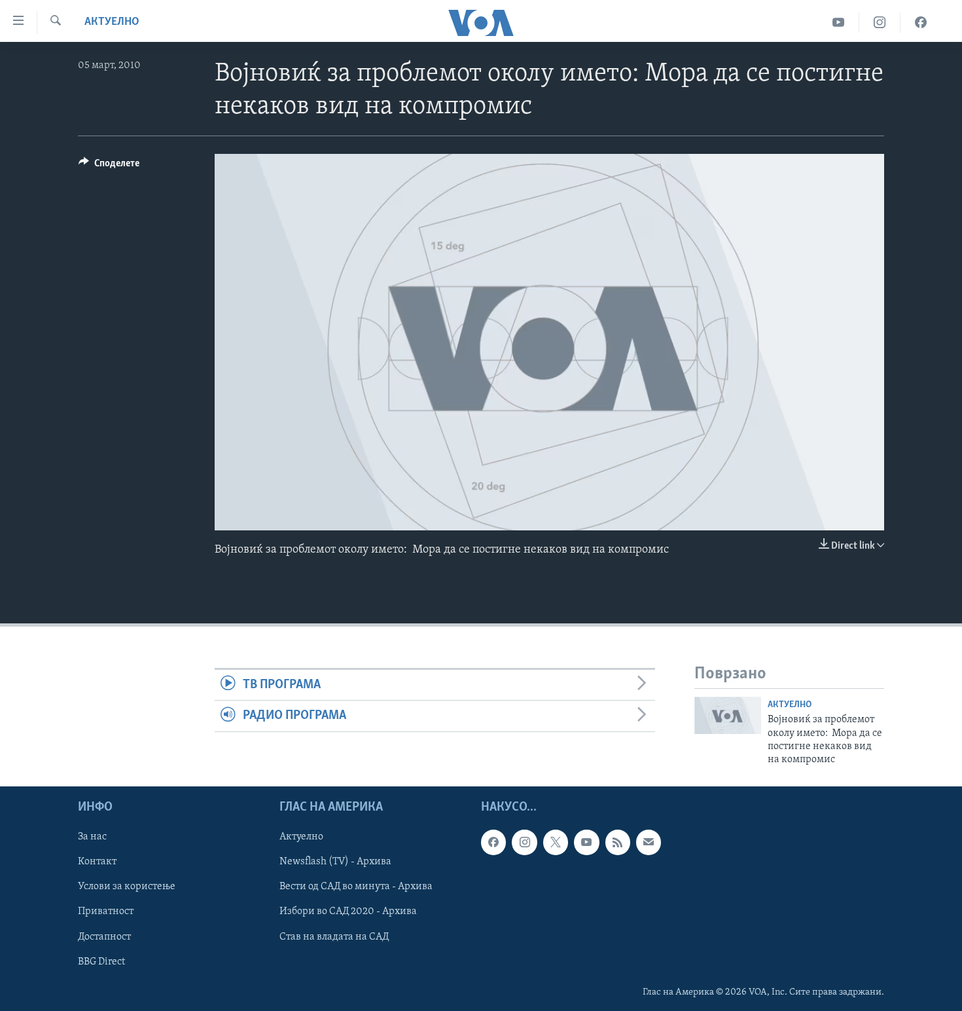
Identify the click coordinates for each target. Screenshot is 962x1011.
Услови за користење (126, 886)
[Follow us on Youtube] (586, 842)
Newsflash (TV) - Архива (335, 861)
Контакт (97, 861)
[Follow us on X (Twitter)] (555, 842)
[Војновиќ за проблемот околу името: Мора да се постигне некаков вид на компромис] (727, 715)
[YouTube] (838, 22)
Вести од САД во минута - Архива (356, 886)
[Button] (109, 166)
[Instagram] (879, 22)
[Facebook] (920, 22)
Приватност (106, 911)
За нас (92, 837)
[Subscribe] (648, 842)
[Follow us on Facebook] (493, 842)
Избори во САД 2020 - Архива (348, 911)
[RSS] (617, 842)
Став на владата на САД (334, 936)
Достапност (104, 936)
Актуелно (111, 22)
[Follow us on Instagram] (524, 842)
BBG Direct (101, 961)
